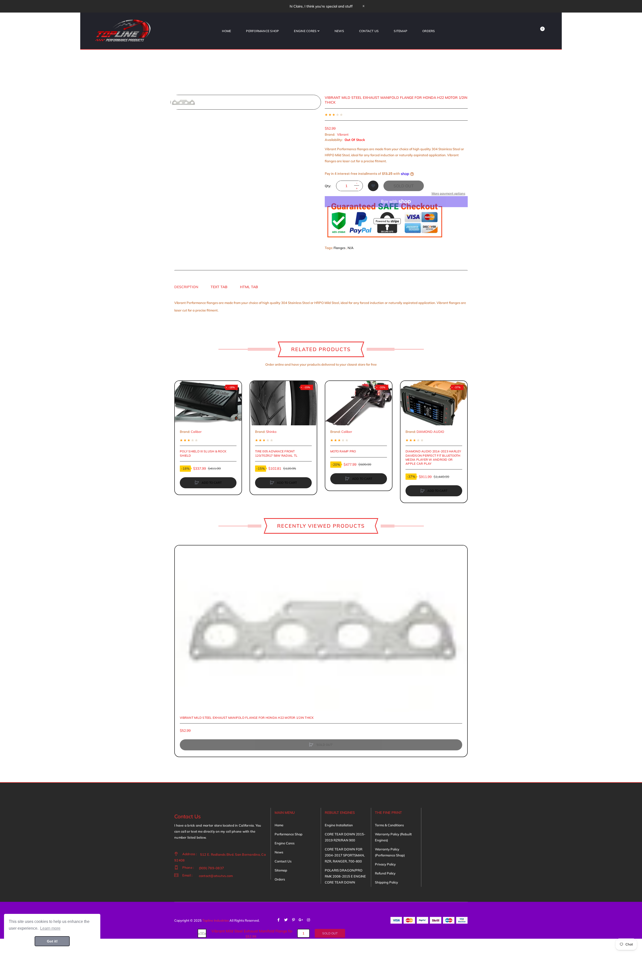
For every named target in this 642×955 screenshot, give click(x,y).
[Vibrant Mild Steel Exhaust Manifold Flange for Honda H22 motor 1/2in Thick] (202, 933)
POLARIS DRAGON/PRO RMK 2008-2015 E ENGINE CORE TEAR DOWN (345, 876)
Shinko (271, 432)
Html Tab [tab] (249, 287)
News (279, 852)
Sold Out (403, 185)
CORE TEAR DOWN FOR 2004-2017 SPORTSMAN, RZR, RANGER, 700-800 (345, 855)
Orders (280, 879)
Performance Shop (288, 834)
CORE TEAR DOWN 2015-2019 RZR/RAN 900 (345, 837)
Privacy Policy (385, 864)
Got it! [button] (52, 941)
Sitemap (281, 870)
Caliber (196, 432)
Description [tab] (186, 287)
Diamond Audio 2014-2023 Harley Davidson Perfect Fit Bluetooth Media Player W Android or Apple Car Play (433, 457)
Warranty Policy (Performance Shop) (390, 852)
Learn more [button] (50, 928)
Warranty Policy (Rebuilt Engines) (393, 837)
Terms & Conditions (389, 825)
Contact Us (283, 861)
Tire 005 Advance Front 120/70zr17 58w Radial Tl (276, 453)
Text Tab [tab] (219, 287)
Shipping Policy (386, 882)
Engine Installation (339, 825)
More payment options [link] (448, 193)
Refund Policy (385, 873)
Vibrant (343, 134)
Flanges (339, 248)
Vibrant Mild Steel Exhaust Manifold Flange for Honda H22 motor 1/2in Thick (247, 718)
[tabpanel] (321, 306)
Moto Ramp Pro (343, 451)
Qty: (328, 186)
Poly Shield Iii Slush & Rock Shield (203, 453)
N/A (351, 248)
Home (279, 825)
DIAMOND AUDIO (430, 432)
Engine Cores (284, 843)
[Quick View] (181, 406)
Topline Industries (215, 920)
